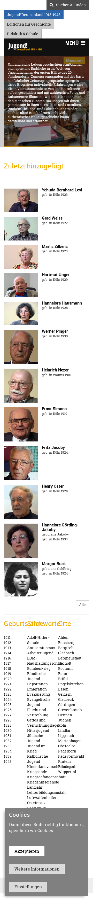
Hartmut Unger (56, 274)
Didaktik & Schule (22, 33)
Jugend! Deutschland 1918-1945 (33, 13)
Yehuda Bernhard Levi (62, 190)
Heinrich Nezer (55, 370)
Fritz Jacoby (53, 447)
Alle (82, 604)
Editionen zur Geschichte (29, 23)
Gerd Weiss (52, 218)
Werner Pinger (55, 331)
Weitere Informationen (36, 869)
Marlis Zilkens (55, 246)
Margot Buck (54, 563)
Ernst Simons (54, 408)
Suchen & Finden (71, 4)
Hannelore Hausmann (62, 303)
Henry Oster (53, 486)
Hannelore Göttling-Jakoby (60, 527)
